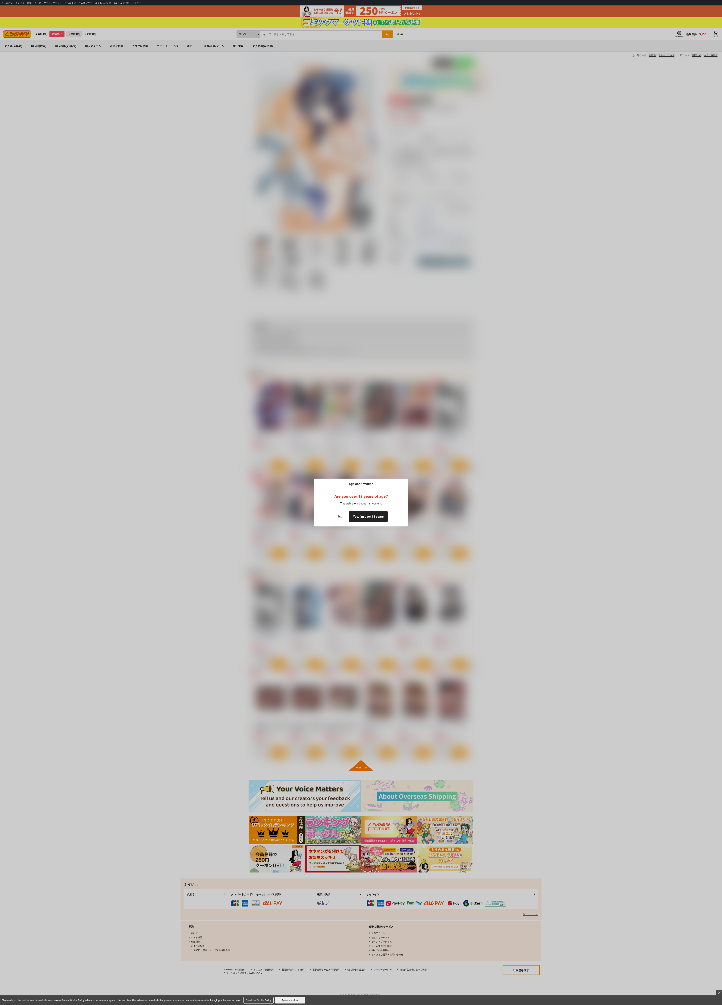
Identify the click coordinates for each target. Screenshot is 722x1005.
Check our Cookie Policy (258, 1000)
